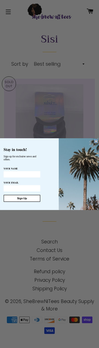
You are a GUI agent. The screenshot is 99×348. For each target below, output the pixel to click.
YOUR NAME (11, 168)
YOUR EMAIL (11, 182)
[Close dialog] (96, 141)
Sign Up (22, 198)
